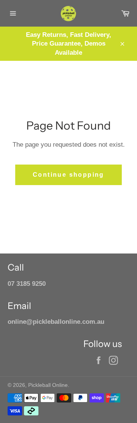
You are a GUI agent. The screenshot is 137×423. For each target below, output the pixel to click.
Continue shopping (68, 174)
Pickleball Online (48, 385)
